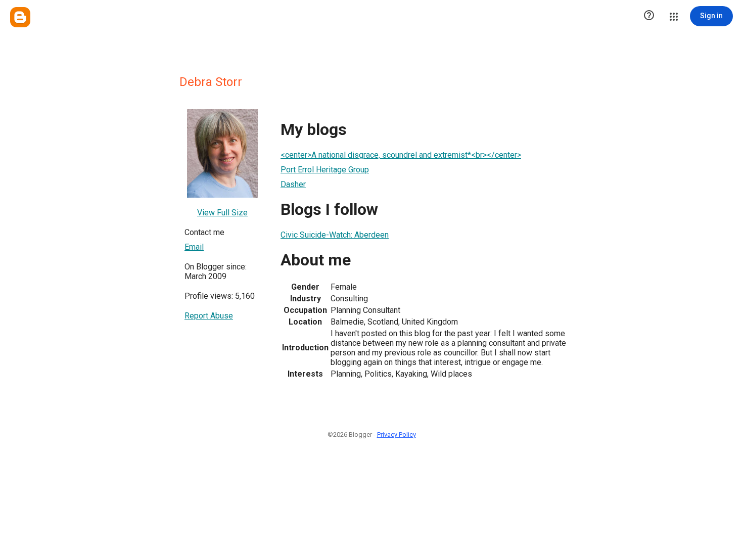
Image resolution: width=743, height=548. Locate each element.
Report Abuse (208, 316)
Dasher (293, 184)
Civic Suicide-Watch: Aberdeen (335, 235)
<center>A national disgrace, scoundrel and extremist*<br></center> (401, 155)
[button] (649, 16)
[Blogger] (20, 17)
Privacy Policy (396, 434)
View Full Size (222, 212)
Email (194, 247)
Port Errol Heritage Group (325, 169)
